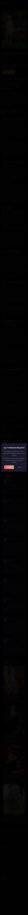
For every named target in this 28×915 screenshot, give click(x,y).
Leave (19, 467)
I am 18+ (9, 467)
